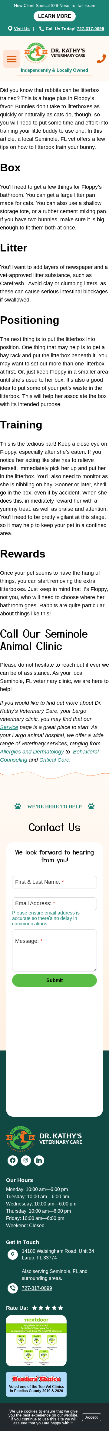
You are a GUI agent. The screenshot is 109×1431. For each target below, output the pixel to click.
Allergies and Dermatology (32, 752)
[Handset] (42, 29)
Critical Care (54, 760)
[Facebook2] (12, 1160)
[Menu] (11, 59)
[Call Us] (101, 58)
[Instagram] (26, 1160)
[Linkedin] (39, 1160)
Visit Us (22, 28)
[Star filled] (34, 1308)
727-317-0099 (90, 28)
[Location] (10, 28)
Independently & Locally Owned (54, 70)
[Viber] (12, 1288)
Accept (91, 1417)
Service (9, 727)
